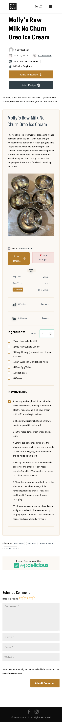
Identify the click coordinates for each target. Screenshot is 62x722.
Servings (35, 333)
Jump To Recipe (29, 74)
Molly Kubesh (22, 50)
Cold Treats (19, 543)
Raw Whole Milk (25, 341)
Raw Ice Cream (46, 543)
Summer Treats (10, 548)
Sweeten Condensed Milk (30, 361)
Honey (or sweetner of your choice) (32, 354)
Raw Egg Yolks (22, 367)
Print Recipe (29, 85)
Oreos (17, 378)
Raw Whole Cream (26, 346)
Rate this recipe (10, 598)
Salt (20, 372)
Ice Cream (32, 543)
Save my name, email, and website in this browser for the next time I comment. (30, 671)
